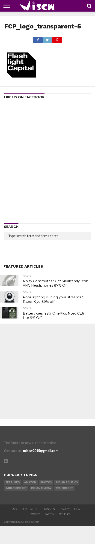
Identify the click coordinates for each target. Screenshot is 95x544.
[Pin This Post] (57, 39)
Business (49, 509)
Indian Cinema (41, 488)
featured (13, 482)
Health (79, 509)
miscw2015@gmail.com (40, 451)
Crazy (65, 509)
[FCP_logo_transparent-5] (21, 81)
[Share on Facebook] (38, 39)
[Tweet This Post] (47, 39)
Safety (49, 514)
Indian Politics (67, 482)
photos (46, 482)
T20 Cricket (64, 488)
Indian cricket (16, 488)
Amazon (30, 482)
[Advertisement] (47, 162)
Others (64, 514)
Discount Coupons (24, 509)
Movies (35, 514)
